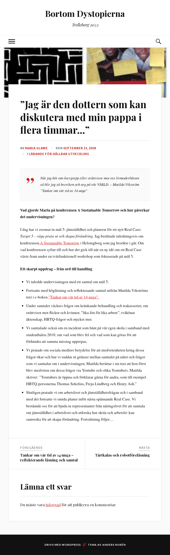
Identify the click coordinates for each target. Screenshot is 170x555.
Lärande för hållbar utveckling (59, 154)
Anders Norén (114, 544)
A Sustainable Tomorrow (59, 242)
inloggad (53, 504)
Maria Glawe (36, 148)
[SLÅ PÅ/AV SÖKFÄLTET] (158, 41)
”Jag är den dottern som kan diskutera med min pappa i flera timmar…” (83, 117)
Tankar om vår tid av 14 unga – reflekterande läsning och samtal (49, 457)
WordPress (71, 544)
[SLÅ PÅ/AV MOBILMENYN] (11, 41)
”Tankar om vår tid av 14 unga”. (73, 297)
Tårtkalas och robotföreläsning (122, 455)
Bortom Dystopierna (85, 13)
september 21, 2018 (79, 148)
